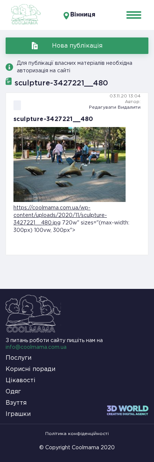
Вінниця (82, 15)
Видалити (129, 107)
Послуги (18, 358)
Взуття (16, 403)
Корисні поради (30, 369)
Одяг (13, 392)
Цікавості (21, 380)
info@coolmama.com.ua (36, 347)
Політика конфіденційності (77, 434)
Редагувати (102, 107)
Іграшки (18, 414)
